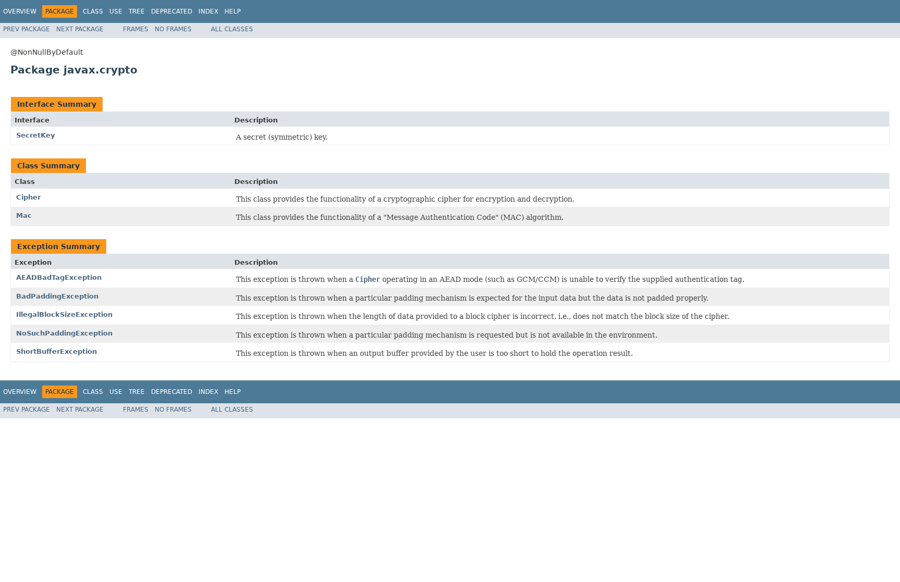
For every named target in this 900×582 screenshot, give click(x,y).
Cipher (28, 197)
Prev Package (26, 29)
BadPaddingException (57, 296)
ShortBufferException (56, 351)
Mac (24, 215)
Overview (19, 11)
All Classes (232, 29)
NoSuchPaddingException (64, 333)
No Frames (173, 29)
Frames (135, 29)
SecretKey (35, 135)
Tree (137, 11)
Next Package (80, 29)
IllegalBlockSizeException (64, 314)
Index (208, 11)
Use (115, 11)
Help (232, 11)
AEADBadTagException (59, 277)
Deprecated (171, 11)
